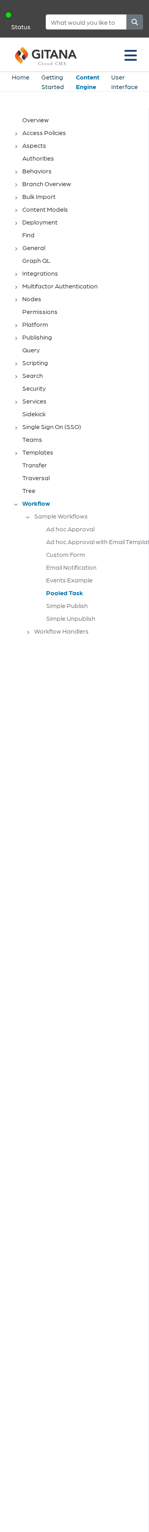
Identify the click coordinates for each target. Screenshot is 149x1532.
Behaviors (37, 171)
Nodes (31, 298)
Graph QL (36, 260)
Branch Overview (46, 183)
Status (21, 26)
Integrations (40, 273)
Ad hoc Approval (70, 529)
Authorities (38, 158)
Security (34, 388)
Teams (32, 439)
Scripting (35, 362)
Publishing (37, 337)
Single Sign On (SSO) (51, 426)
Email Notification (71, 567)
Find (28, 234)
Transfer (34, 465)
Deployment (40, 222)
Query (31, 350)
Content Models (45, 209)
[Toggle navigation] (130, 55)
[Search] (134, 22)
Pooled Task (64, 592)
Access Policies (44, 132)
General (33, 247)
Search (32, 375)
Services (34, 401)
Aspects (34, 145)
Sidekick (34, 413)
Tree (28, 490)
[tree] (78, 378)
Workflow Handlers (61, 631)
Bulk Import (39, 196)
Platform (35, 324)
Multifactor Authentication (60, 286)
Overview (35, 119)
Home (20, 77)
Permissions (40, 311)
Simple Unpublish (70, 618)
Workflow (36, 503)
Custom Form (65, 554)
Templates (37, 452)
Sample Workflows (61, 516)
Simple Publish (67, 605)
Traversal (36, 477)
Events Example (69, 580)
